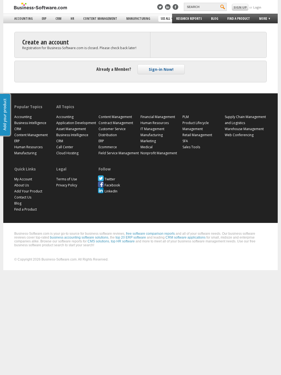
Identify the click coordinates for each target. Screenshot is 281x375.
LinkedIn (111, 191)
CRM (58, 18)
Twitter (110, 179)
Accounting (23, 18)
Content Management (100, 18)
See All (164, 19)
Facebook (112, 185)
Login (257, 7)
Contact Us (22, 197)
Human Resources (28, 147)
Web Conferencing (239, 135)
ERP (44, 18)
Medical (146, 147)
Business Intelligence (30, 123)
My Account (23, 179)
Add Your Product (28, 191)
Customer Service (112, 129)
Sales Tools (191, 147)
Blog (214, 18)
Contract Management (116, 123)
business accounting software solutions (79, 237)
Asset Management (71, 129)
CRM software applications (185, 237)
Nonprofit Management (158, 153)
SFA (185, 141)
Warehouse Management (244, 129)
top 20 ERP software (131, 237)
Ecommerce (108, 147)
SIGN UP (240, 7)
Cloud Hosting (67, 153)
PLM (185, 116)
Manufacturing (138, 18)
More (261, 19)
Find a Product (238, 18)
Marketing (148, 141)
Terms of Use (66, 179)
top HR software (123, 241)
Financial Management (157, 116)
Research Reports (189, 18)
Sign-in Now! (161, 69)
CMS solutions (98, 241)
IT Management (152, 129)
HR (72, 18)
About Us (21, 185)
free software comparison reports (150, 234)
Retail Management (197, 135)
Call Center (64, 147)
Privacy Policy (66, 185)
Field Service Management (119, 153)
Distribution (108, 135)
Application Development (76, 123)
